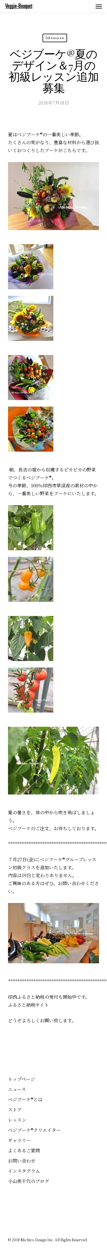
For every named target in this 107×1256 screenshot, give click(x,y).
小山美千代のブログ (28, 1181)
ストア (15, 1109)
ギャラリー (19, 1140)
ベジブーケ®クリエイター (34, 1130)
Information (54, 37)
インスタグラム (24, 1171)
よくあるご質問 (24, 1150)
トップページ (21, 1079)
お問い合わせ (21, 1160)
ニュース (17, 1089)
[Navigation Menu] (99, 6)
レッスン (17, 1120)
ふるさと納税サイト (28, 1005)
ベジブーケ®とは (25, 1099)
